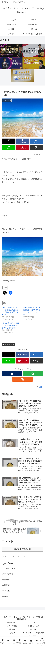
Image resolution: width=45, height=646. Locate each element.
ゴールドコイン (9, 344)
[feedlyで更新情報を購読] (33, 373)
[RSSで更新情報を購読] (22, 379)
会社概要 (12, 629)
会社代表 (33, 629)
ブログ (33, 622)
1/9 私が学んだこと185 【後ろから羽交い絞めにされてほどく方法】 (11, 325)
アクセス (12, 633)
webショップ (11, 622)
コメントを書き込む (22, 549)
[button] (36, 147)
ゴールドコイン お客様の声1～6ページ (33, 634)
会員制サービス (33, 626)
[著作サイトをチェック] (12, 373)
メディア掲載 (12, 626)
